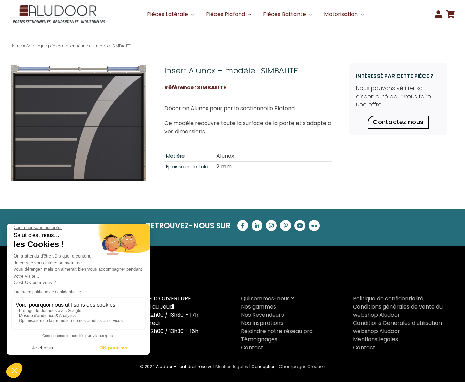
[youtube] (299, 225)
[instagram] (271, 225)
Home (16, 46)
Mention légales (231, 366)
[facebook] (242, 225)
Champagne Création (302, 366)
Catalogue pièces (43, 46)
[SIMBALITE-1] (78, 122)
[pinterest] (285, 225)
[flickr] (314, 225)
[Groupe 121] (59, 8)
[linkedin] (257, 225)
